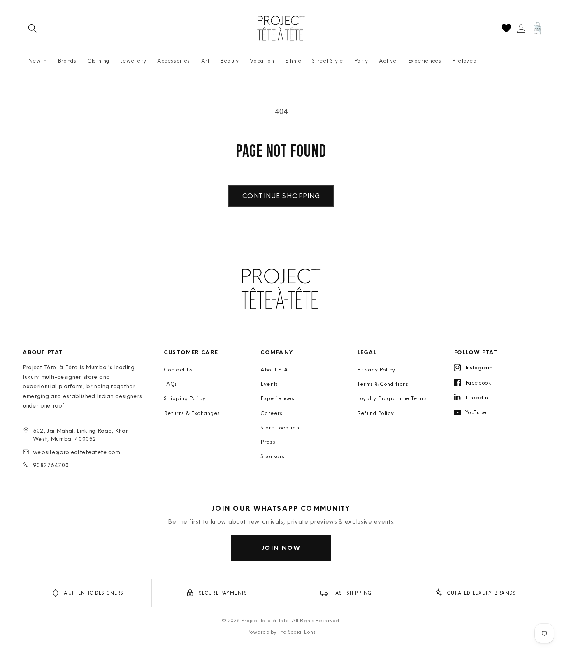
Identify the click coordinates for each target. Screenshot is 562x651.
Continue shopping (281, 196)
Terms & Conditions (383, 383)
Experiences (277, 398)
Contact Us (178, 369)
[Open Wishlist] (506, 28)
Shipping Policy (184, 398)
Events (269, 383)
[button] (32, 28)
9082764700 (51, 465)
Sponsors (272, 456)
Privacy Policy (376, 369)
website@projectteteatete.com (76, 452)
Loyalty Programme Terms (392, 398)
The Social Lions (296, 631)
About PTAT (275, 369)
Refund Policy (375, 413)
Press (267, 441)
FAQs (170, 383)
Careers (271, 413)
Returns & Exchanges (192, 413)
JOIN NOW (281, 547)
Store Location (279, 427)
